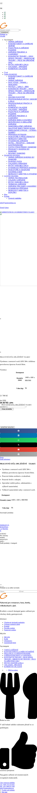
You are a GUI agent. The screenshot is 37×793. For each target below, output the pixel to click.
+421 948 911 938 (9, 8)
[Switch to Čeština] (7, 12)
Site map (4, 792)
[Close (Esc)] (1, 584)
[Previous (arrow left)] (1, 586)
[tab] (18, 457)
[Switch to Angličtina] (8, 16)
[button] (3, 34)
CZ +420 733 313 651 (7, 784)
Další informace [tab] (5, 459)
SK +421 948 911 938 (7, 786)
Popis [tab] (2, 457)
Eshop (7, 207)
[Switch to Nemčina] (8, 18)
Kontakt (2, 21)
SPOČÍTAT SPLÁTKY (7, 427)
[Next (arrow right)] (3, 586)
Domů (2, 207)
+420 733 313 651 (10, 3)
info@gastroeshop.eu (8, 203)
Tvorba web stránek (8, 790)
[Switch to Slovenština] (8, 14)
